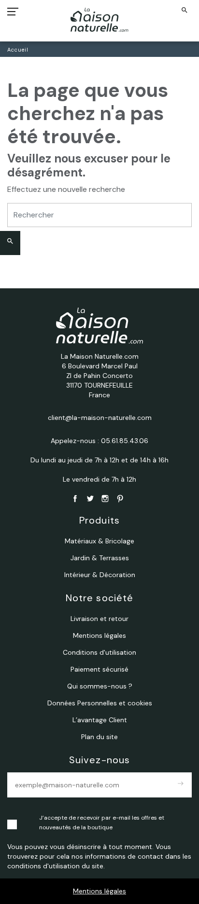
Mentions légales (99, 891)
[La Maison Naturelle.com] (100, 20)
